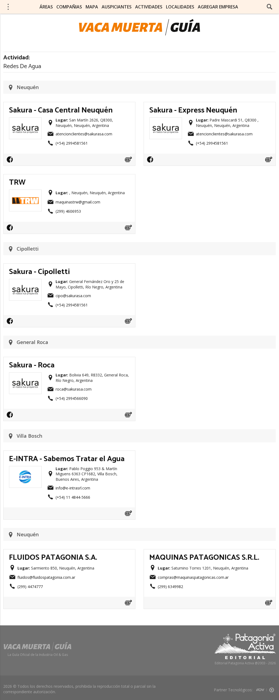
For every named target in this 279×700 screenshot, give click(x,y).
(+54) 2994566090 (72, 398)
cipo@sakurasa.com (73, 295)
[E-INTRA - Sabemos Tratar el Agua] (25, 470)
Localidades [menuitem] (180, 7)
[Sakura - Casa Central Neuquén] (25, 122)
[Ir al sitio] (128, 160)
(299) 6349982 (170, 586)
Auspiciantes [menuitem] (117, 7)
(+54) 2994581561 (72, 143)
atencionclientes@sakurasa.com (84, 133)
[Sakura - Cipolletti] (25, 283)
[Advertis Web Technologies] (261, 688)
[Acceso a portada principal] (139, 27)
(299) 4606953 (68, 211)
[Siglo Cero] (272, 688)
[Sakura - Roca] (25, 377)
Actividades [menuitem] (148, 7)
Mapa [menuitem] (92, 7)
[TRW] (25, 194)
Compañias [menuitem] (69, 7)
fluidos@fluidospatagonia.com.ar (46, 577)
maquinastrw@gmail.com (78, 202)
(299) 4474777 (30, 586)
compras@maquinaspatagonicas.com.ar (193, 577)
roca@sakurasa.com (74, 389)
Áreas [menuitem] (46, 7)
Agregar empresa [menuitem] (218, 7)
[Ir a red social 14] (11, 161)
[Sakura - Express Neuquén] (165, 122)
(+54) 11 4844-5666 (73, 497)
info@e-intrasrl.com (73, 488)
